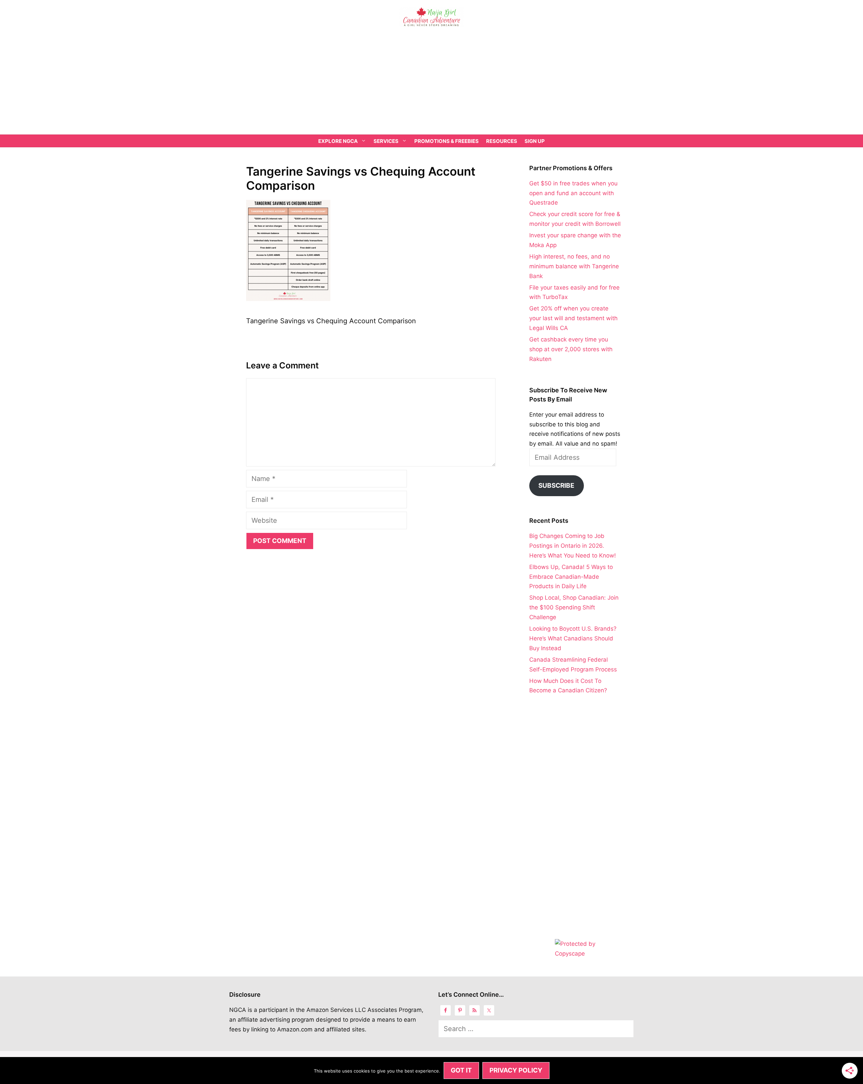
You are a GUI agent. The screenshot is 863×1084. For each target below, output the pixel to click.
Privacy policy (515, 1070)
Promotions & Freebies (446, 141)
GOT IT (461, 1070)
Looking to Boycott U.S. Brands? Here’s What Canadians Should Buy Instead (573, 638)
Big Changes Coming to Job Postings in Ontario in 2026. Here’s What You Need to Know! (572, 546)
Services (386, 141)
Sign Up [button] (535, 141)
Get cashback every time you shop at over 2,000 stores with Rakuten (571, 349)
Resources (501, 141)
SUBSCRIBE (556, 485)
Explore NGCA (338, 141)
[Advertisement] (431, 84)
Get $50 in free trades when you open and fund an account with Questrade (573, 193)
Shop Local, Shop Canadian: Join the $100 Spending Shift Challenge (574, 607)
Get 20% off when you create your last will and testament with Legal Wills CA (573, 318)
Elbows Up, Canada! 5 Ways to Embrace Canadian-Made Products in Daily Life (571, 577)
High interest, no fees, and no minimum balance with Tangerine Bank (574, 266)
